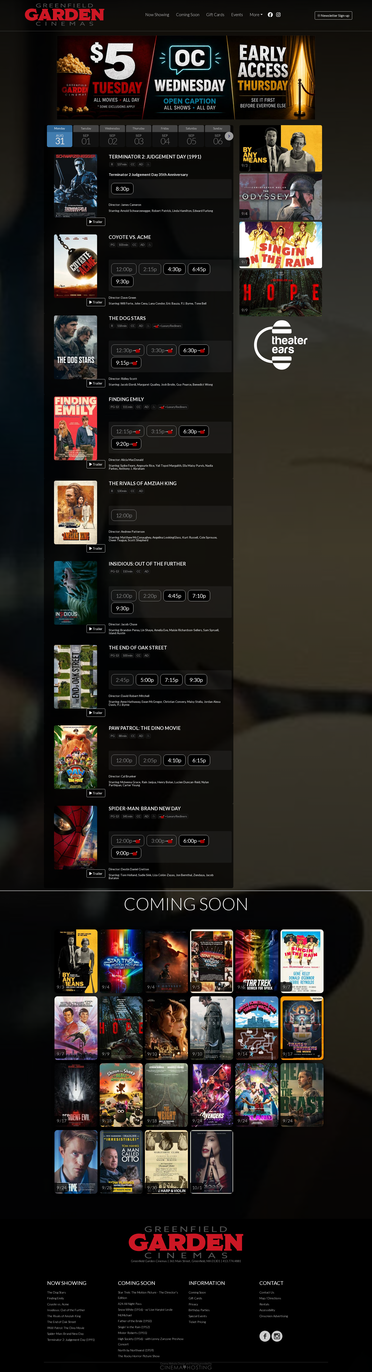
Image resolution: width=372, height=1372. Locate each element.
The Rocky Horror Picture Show (139, 1356)
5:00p (146, 680)
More (254, 14)
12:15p (124, 431)
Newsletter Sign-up (334, 15)
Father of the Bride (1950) (135, 1321)
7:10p (199, 595)
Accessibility (267, 1310)
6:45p (199, 269)
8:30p (122, 188)
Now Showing (157, 14)
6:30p (190, 350)
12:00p (124, 269)
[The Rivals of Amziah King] (75, 512)
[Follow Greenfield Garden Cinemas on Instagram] (276, 1336)
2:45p (122, 680)
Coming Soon (187, 14)
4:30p (174, 269)
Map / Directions (270, 1298)
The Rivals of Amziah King (64, 1316)
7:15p (171, 680)
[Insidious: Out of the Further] (75, 592)
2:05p (150, 760)
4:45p (174, 595)
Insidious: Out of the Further (66, 1310)
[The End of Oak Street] (75, 676)
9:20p (123, 443)
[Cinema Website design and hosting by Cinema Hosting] (186, 1365)
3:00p (158, 840)
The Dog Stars (56, 1292)
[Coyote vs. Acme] (75, 265)
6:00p (190, 840)
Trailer (97, 222)
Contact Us (266, 1292)
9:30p (122, 281)
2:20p (150, 595)
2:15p (150, 269)
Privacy (193, 1304)
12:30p (124, 350)
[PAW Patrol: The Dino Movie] (75, 757)
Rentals (264, 1304)
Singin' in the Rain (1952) (134, 1327)
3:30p (158, 350)
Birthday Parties (199, 1310)
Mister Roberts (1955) (132, 1333)
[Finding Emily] (75, 428)
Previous (48, 136)
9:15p (123, 362)
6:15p (199, 760)
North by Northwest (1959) (136, 1350)
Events (237, 14)
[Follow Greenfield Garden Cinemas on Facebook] (264, 1336)
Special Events (198, 1316)
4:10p (174, 760)
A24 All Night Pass (130, 1304)
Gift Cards (215, 14)
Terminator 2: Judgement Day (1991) (71, 1339)
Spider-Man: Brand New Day (65, 1333)
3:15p (158, 431)
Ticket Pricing (197, 1322)
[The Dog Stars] (75, 347)
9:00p (123, 853)
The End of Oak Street (61, 1322)
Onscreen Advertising (273, 1316)
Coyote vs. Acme (58, 1304)
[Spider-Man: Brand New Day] (75, 837)
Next (229, 136)
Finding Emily (55, 1298)
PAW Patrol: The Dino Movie (65, 1328)
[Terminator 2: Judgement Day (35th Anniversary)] (75, 185)
